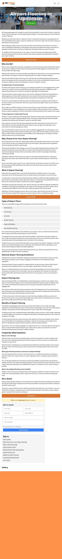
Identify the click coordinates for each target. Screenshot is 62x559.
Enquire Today (31, 197)
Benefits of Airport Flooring (11, 455)
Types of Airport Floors (9, 447)
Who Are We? (7, 439)
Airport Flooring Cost (9, 452)
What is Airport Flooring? (10, 444)
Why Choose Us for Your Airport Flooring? (15, 442)
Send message (23, 430)
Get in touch (31, 23)
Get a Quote (31, 396)
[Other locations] (54, 3)
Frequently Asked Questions (11, 457)
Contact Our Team (31, 60)
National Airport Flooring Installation (13, 450)
